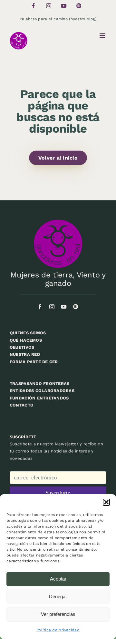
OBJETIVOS (22, 347)
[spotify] (75, 306)
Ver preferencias (58, 614)
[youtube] (64, 306)
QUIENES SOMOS (28, 332)
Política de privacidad (58, 630)
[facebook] (40, 306)
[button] (106, 502)
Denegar (58, 596)
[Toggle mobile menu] (103, 35)
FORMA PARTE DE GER (34, 361)
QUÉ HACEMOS (26, 340)
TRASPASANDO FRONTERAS (39, 383)
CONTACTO (22, 405)
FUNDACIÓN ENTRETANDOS (39, 398)
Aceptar (58, 579)
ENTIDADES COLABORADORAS (42, 390)
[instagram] (51, 306)
